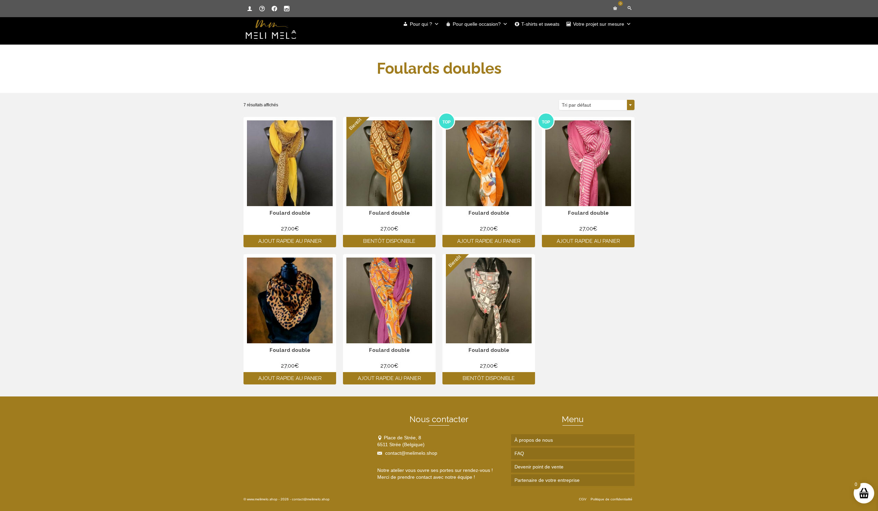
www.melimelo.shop (262, 499)
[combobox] (596, 105)
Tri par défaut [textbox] (576, 105)
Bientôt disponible (389, 241)
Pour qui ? (421, 24)
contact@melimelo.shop (410, 453)
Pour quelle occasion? (477, 24)
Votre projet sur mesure (598, 24)
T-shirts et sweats (540, 24)
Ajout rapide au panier (290, 241)
